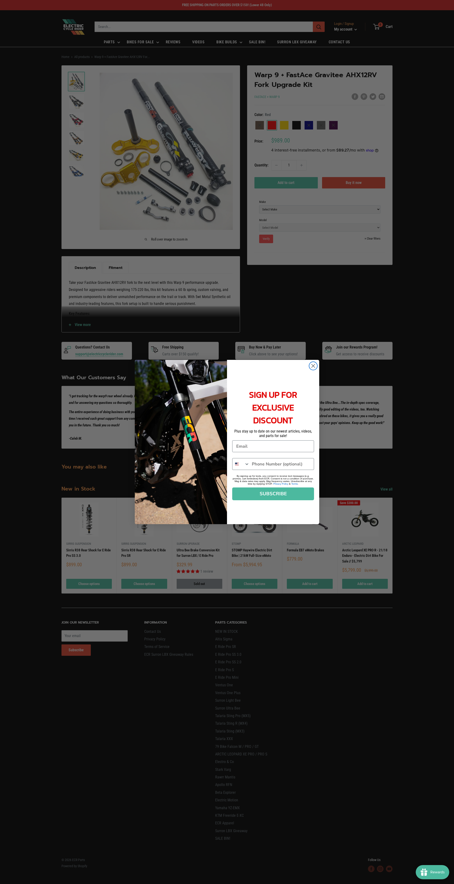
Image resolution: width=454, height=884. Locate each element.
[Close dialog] (313, 366)
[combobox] (240, 464)
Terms (294, 483)
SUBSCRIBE (273, 494)
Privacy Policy (280, 483)
